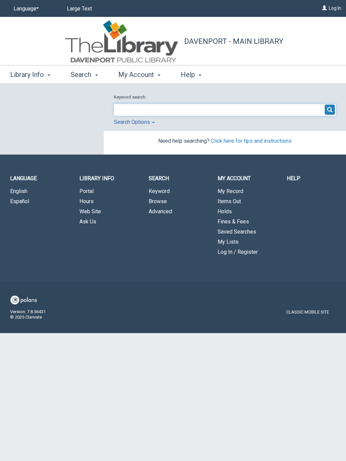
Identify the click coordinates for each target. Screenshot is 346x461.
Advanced (160, 211)
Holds (225, 211)
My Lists (228, 242)
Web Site (90, 211)
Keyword (159, 191)
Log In (335, 8)
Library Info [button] (28, 75)
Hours (86, 201)
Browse (158, 201)
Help (293, 178)
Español (19, 201)
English (18, 191)
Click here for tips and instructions (251, 141)
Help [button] (189, 75)
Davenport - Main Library (233, 41)
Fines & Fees (233, 221)
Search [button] (82, 75)
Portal (86, 191)
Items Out (229, 201)
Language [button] (23, 178)
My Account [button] (137, 75)
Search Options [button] (132, 122)
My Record (230, 191)
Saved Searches (237, 231)
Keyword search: (130, 97)
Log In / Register (238, 252)
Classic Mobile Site (307, 312)
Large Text (79, 8)
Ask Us (87, 221)
